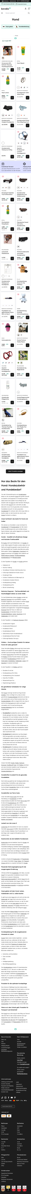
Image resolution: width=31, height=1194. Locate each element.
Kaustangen (25, 859)
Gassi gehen (15, 903)
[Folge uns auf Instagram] (5, 1098)
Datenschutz (19, 1086)
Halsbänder (18, 661)
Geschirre (3, 663)
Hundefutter (12, 787)
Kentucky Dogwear (22, 90)
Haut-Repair (20, 63)
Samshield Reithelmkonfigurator (6, 1050)
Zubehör (3, 920)
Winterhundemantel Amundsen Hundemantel (23, 253)
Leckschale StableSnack (5, 252)
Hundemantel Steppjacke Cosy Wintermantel (22, 194)
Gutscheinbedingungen (7, 1090)
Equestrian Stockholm (7, 1173)
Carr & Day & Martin (6, 1161)
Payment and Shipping (7, 1086)
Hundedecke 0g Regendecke (21, 368)
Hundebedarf (5, 511)
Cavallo (3, 1130)
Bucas (3, 423)
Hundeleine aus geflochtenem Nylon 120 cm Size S (23, 456)
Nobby (18, 308)
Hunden (24, 543)
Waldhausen (5, 249)
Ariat (2, 1132)
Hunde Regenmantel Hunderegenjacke (23, 398)
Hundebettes (8, 719)
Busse (18, 1148)
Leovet (3, 1159)
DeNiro (3, 1150)
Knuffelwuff (10, 765)
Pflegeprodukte (17, 557)
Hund (16, 496)
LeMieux (3, 1181)
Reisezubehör (17, 1022)
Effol (18, 61)
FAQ (18, 1039)
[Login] (26, 9)
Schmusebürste (6, 340)
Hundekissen (15, 747)
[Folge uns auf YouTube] (12, 1098)
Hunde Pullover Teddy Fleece (21, 341)
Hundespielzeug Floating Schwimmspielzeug (22, 312)
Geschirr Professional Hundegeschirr (6, 369)
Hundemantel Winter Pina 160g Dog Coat (23, 121)
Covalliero (20, 1134)
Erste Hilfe (4, 999)
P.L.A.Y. (18, 279)
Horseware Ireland (7, 61)
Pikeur (3, 1126)
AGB (17, 1082)
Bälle (4, 959)
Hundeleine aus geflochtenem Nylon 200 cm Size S (8, 312)
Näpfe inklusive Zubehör (7, 555)
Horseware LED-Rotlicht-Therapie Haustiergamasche (7, 65)
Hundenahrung (12, 803)
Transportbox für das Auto (8, 1020)
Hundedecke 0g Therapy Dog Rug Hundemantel (7, 427)
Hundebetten (13, 713)
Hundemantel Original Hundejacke (8, 121)
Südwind (19, 1144)
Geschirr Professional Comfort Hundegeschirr (21, 151)
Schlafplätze (11, 661)
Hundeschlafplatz (12, 697)
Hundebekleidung (12, 924)
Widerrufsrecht (5, 1088)
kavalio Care (4, 1092)
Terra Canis (13, 796)
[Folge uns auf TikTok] (2, 1098)
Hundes (19, 597)
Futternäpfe (4, 661)
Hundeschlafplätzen (6, 614)
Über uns (3, 1039)
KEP (18, 1128)
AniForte (20, 885)
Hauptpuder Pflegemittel (5, 398)
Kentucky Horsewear (22, 1161)
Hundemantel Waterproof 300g (7, 149)
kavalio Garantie (5, 1084)
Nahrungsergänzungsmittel (8, 879)
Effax (2, 1165)
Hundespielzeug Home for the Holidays (22, 283)
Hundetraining (22, 494)
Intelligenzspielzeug (8, 961)
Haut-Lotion (5, 92)
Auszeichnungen (5, 1047)
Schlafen (3, 695)
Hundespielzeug (5, 557)
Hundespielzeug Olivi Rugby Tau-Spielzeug (22, 427)
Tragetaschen (22, 1020)
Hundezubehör (15, 527)
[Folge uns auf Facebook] (9, 1098)
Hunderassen (22, 725)
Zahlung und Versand (7, 1082)
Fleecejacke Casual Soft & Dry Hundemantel (22, 224)
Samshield (4, 1128)
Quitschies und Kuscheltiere (10, 954)
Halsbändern (16, 551)
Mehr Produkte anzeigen (15, 471)
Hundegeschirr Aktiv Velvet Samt (23, 93)
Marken (3, 1043)
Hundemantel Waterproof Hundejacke (6, 283)
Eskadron (4, 452)
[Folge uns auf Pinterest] (15, 1098)
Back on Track (20, 1163)
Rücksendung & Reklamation (21, 1044)
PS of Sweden (5, 1134)
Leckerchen (4, 827)
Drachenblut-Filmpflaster (6, 223)
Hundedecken (14, 734)
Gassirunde (4, 899)
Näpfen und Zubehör (7, 819)
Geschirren (23, 551)
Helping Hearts (5, 1045)
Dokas (19, 861)
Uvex (18, 1132)
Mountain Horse (5, 1146)
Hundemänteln (5, 612)
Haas (3, 338)
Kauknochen (4, 842)
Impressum (19, 1084)
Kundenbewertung (21, 1090)
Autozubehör (7, 1022)
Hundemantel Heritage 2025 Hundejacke (6, 456)
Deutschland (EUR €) (7, 1106)
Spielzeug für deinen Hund (19, 944)
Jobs (2, 1041)
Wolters (19, 146)
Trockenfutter (14, 815)
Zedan (3, 1163)
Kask (18, 1130)
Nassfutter (15, 813)
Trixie (14, 765)
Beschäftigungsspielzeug (9, 964)
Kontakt (19, 1041)
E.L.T (2, 1148)
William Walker (14, 911)
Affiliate (18, 1092)
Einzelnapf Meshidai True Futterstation (8, 193)
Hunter (5, 543)
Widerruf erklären (22, 1047)
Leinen (3, 553)
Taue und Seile (7, 956)
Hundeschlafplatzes (6, 707)
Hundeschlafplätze (20, 555)
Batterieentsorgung (21, 1088)
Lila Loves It (10, 829)
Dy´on (19, 1150)
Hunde (3, 515)
